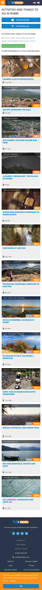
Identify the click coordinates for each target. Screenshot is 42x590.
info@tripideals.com (22, 557)
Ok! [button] (21, 586)
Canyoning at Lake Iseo (14, 248)
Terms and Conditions (32, 570)
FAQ (10, 565)
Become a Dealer (29, 41)
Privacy (31, 565)
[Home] (16, 3)
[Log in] (38, 3)
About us (10, 561)
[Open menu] (2, 2)
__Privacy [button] (12, 580)
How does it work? (10, 570)
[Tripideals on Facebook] (13, 533)
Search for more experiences (13, 46)
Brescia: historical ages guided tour (21, 428)
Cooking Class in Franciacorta (18, 79)
